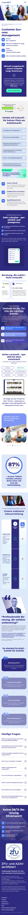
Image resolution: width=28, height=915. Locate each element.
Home (3, 24)
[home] (6, 2)
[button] (25, 2)
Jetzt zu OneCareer (14, 90)
